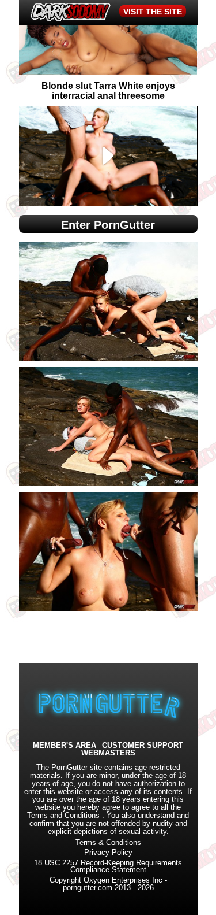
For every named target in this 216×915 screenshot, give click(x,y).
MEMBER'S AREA (64, 746)
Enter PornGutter (108, 224)
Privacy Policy (108, 853)
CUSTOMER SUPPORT (142, 746)
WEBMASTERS (108, 753)
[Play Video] (108, 156)
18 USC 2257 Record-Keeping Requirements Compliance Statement (108, 867)
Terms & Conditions (108, 843)
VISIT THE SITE (152, 11)
